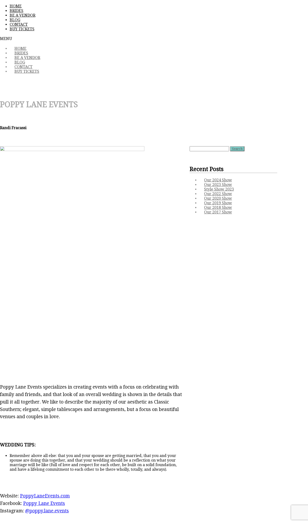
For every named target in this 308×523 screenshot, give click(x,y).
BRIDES (16, 10)
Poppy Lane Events (44, 503)
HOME (16, 6)
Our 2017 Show (218, 212)
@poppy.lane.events (47, 511)
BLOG (15, 20)
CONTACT (19, 24)
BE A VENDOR (22, 15)
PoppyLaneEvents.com (45, 496)
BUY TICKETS (22, 29)
